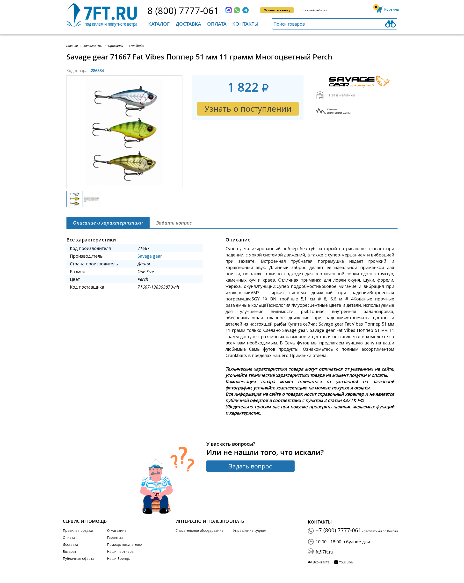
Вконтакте (321, 562)
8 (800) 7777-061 (183, 10)
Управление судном (249, 530)
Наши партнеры (120, 551)
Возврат (69, 551)
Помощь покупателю (124, 544)
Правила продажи (78, 530)
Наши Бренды (118, 558)
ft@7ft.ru (324, 552)
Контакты (245, 24)
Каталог (159, 24)
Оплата (216, 24)
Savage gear (150, 256)
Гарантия (115, 537)
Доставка (188, 24)
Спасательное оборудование (199, 530)
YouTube (346, 562)
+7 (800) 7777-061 (338, 530)
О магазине (116, 530)
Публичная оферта (78, 558)
